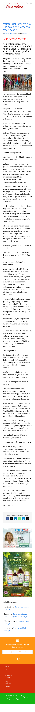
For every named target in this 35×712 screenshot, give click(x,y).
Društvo (25, 33)
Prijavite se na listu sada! (18, 652)
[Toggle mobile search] (27, 3)
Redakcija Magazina (9, 33)
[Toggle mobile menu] (31, 3)
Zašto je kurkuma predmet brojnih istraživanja (15, 615)
